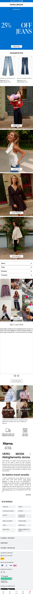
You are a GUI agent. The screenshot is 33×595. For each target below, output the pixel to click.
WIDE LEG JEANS (7, 521)
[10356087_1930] (16, 184)
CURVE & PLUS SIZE (8, 511)
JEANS (20, 506)
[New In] (16, 107)
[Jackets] (16, 249)
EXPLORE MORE (16, 381)
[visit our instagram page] (4, 572)
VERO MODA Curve (7, 489)
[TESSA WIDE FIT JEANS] (16, 300)
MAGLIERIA (6, 529)
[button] (8, 66)
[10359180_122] (16, 227)
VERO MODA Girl (26, 483)
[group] (8, 69)
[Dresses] (16, 205)
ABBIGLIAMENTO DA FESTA (24, 530)
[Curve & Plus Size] (24, 410)
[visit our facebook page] (1, 572)
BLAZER (20, 511)
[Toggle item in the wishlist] (14, 56)
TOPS (4, 525)
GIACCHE (5, 506)
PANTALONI (21, 525)
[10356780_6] (16, 140)
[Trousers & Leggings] (16, 276)
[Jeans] (16, 28)
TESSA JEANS (22, 521)
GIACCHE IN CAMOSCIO (21, 516)
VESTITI (5, 515)
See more (28, 494)
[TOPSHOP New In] (8, 410)
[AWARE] (24, 393)
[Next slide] (31, 67)
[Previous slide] (1, 67)
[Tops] (16, 161)
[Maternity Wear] (8, 393)
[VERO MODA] (16, 5)
